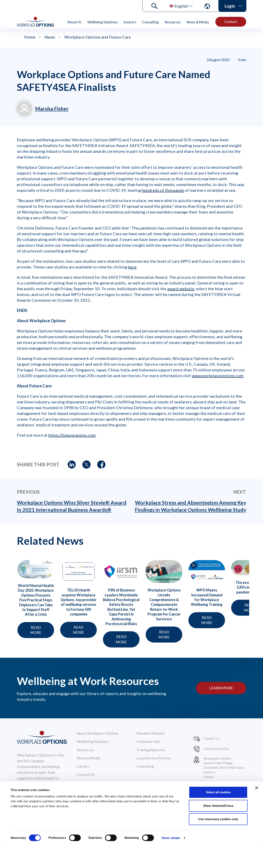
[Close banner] (256, 787)
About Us (74, 22)
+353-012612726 (216, 749)
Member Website (150, 733)
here (132, 266)
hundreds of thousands (163, 190)
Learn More (221, 688)
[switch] (75, 838)
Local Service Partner (153, 758)
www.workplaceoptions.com (217, 375)
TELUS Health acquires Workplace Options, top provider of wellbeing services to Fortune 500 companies (78, 602)
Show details (170, 838)
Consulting (150, 22)
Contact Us (86, 774)
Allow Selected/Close (218, 805)
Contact (230, 21)
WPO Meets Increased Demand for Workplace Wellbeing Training (207, 597)
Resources (173, 22)
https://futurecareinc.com (72, 435)
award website (180, 288)
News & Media (198, 22)
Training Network (150, 750)
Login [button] (230, 5)
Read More (35, 630)
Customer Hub (148, 741)
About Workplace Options (98, 733)
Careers (83, 766)
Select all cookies (218, 792)
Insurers (129, 22)
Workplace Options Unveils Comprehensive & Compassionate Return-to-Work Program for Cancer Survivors (164, 604)
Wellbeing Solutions (102, 22)
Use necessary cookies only (218, 819)
